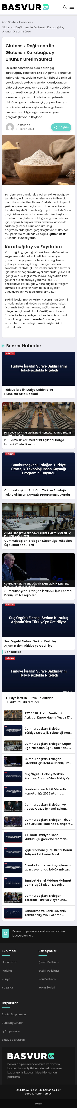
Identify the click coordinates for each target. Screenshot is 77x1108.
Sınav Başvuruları (13, 1040)
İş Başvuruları (11, 1031)
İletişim (7, 971)
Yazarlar (7, 987)
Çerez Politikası (48, 962)
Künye (6, 979)
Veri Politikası (47, 979)
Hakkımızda (9, 962)
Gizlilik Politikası (48, 971)
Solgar (38, 1103)
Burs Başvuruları (12, 1023)
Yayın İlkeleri (46, 987)
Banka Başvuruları (14, 1014)
